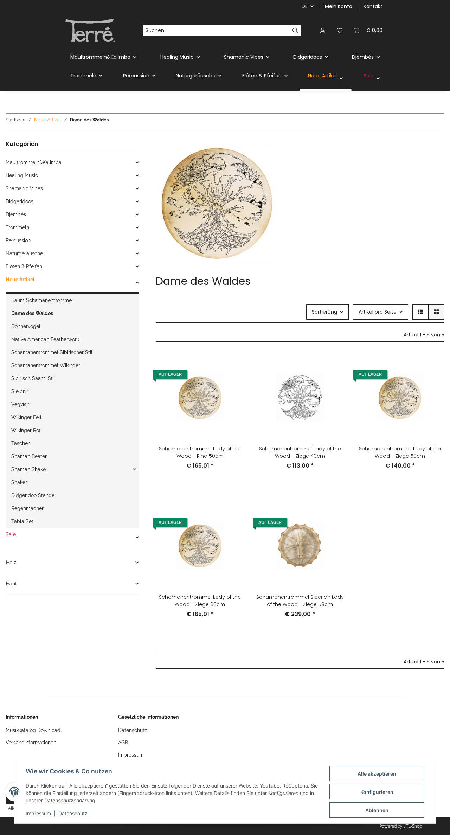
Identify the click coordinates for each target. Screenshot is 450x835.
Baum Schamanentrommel (42, 300)
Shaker (19, 482)
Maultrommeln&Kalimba (34, 162)
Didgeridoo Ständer (33, 495)
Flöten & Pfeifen (24, 266)
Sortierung (324, 311)
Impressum (38, 813)
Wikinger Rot (26, 430)
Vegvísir (20, 404)
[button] (322, 30)
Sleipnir (19, 391)
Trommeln (17, 227)
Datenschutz (73, 813)
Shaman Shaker (29, 469)
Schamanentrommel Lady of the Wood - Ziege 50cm (400, 452)
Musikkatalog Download (33, 730)
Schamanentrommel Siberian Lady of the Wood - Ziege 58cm (300, 600)
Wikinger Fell (26, 417)
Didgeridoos (19, 201)
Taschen (21, 443)
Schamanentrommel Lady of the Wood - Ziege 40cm (300, 452)
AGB (123, 742)
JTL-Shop (413, 826)
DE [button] (305, 6)
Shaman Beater (29, 456)
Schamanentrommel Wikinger (45, 365)
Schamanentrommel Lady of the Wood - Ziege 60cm (200, 600)
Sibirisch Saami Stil (33, 378)
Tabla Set (22, 521)
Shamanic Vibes (24, 188)
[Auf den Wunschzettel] (232, 365)
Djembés (16, 214)
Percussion (18, 240)
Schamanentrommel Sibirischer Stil (51, 352)
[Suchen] (295, 31)
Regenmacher (27, 508)
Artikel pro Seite (378, 311)
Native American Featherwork (45, 339)
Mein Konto (338, 6)
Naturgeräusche (24, 253)
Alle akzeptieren (377, 774)
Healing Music (22, 175)
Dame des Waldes (32, 313)
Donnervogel (25, 326)
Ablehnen (376, 810)
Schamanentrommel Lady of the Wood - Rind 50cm (200, 452)
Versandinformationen (31, 742)
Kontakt (373, 6)
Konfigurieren (376, 792)
